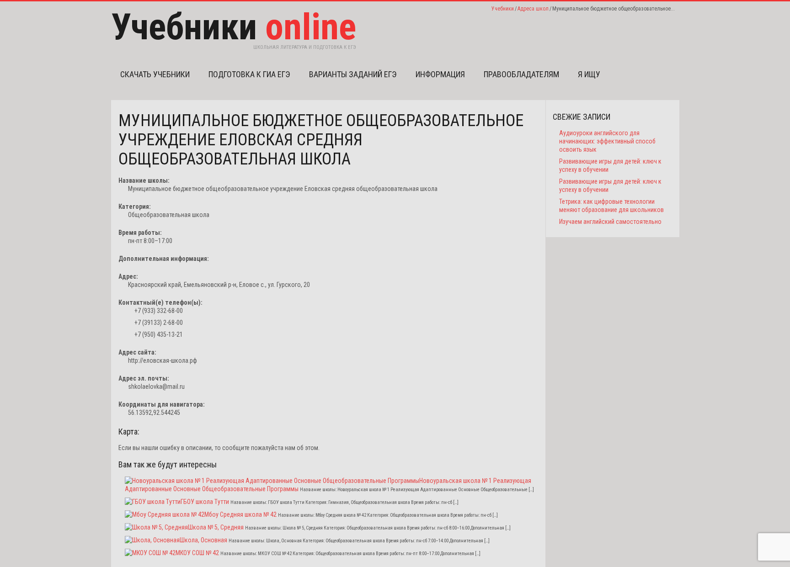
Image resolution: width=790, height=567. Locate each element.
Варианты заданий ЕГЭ (353, 74)
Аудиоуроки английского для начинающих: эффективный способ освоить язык (607, 141)
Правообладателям (521, 74)
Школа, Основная (203, 540)
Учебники (502, 8)
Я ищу (589, 74)
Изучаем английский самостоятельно (610, 221)
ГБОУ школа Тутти (205, 501)
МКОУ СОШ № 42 (197, 552)
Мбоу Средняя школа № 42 (240, 514)
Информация (440, 74)
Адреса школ (533, 8)
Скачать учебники (155, 74)
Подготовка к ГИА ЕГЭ (249, 74)
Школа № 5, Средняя (216, 527)
